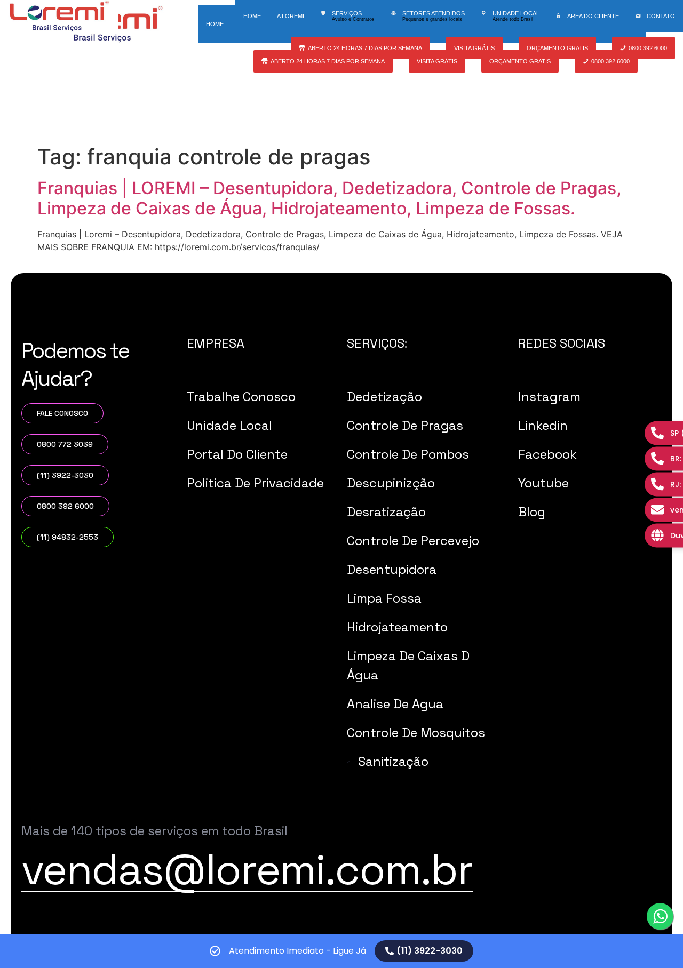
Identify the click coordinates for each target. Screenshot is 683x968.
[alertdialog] (341, 951)
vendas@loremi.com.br (247, 869)
